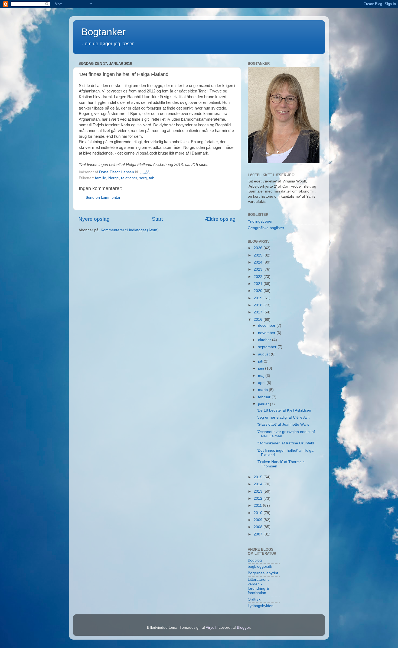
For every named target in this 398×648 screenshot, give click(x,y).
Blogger (243, 627)
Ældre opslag (220, 219)
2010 (258, 513)
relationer (129, 178)
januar (264, 404)
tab (151, 178)
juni (261, 368)
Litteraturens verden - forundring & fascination (258, 586)
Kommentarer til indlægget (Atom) (130, 230)
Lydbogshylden (260, 606)
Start (157, 219)
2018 (258, 305)
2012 (258, 498)
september (268, 347)
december (267, 325)
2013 (258, 491)
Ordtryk (254, 599)
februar (265, 397)
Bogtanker (103, 31)
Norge (113, 178)
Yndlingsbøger (260, 221)
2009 (258, 520)
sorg (143, 178)
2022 (258, 277)
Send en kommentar (103, 197)
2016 (258, 319)
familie (100, 178)
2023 (258, 269)
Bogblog (255, 560)
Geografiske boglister (266, 228)
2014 (258, 484)
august (264, 354)
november (267, 333)
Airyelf (211, 627)
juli (261, 361)
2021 (258, 284)
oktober (265, 340)
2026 (258, 248)
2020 (258, 291)
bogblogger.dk (260, 566)
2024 (258, 262)
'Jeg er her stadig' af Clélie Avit (283, 417)
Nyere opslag (94, 219)
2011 (258, 505)
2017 (258, 312)
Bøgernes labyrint (263, 573)
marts (263, 390)
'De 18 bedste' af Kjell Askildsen (284, 410)
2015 (258, 477)
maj (261, 376)
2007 (258, 534)
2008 (258, 527)
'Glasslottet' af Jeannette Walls (283, 424)
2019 (258, 298)
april (262, 383)
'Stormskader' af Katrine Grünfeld (285, 443)
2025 (258, 255)
